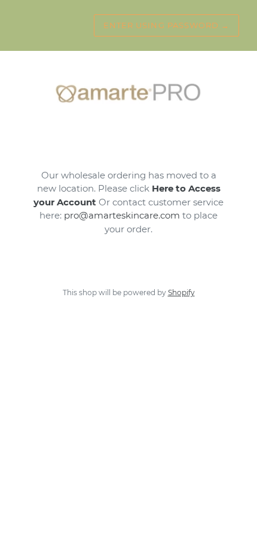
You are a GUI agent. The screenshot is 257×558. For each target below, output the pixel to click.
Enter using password (166, 25)
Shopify (181, 292)
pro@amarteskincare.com (122, 215)
